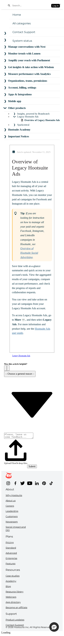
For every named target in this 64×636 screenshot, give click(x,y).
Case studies (12, 575)
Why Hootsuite (14, 495)
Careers (10, 505)
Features (10, 563)
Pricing (10, 542)
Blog (8, 586)
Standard (11, 547)
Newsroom (12, 521)
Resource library (14, 591)
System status (22, 40)
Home (16, 14)
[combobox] (30, 5)
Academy (11, 581)
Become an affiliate (16, 607)
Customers (12, 516)
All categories (21, 23)
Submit (32, 466)
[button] (5, 368)
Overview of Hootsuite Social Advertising (29, 253)
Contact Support (23, 32)
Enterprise (11, 558)
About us (11, 500)
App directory (13, 602)
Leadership (12, 511)
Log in (56, 5)
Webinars (11, 596)
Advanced (11, 553)
